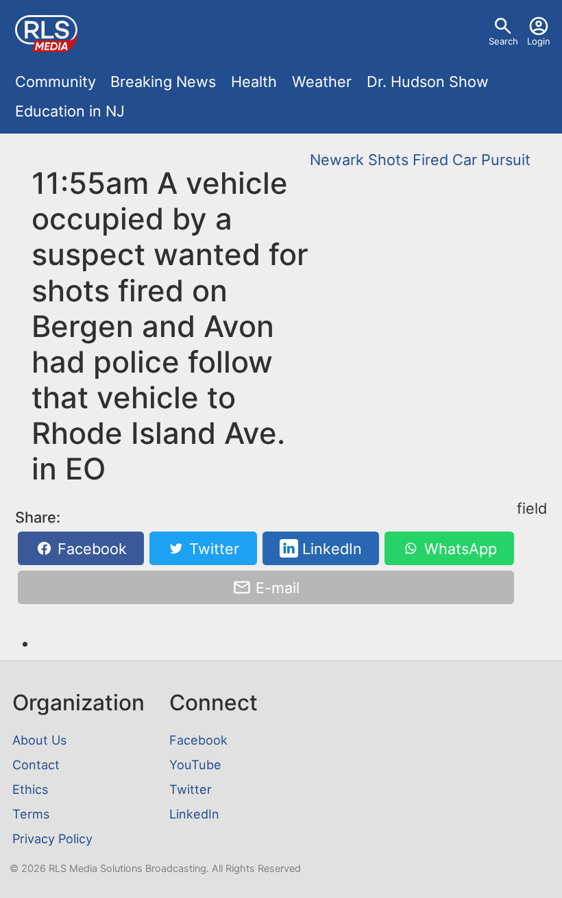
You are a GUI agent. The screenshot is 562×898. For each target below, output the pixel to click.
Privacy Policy (52, 838)
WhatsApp (458, 549)
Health (254, 81)
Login (538, 41)
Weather (322, 81)
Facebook (90, 549)
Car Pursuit (491, 160)
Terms (30, 813)
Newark (337, 160)
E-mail (276, 588)
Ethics (30, 789)
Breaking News (163, 81)
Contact (36, 764)
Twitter (212, 549)
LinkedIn (330, 549)
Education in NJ (70, 111)
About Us (39, 739)
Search (503, 41)
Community (55, 81)
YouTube (195, 764)
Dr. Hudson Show (428, 81)
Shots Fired (408, 160)
